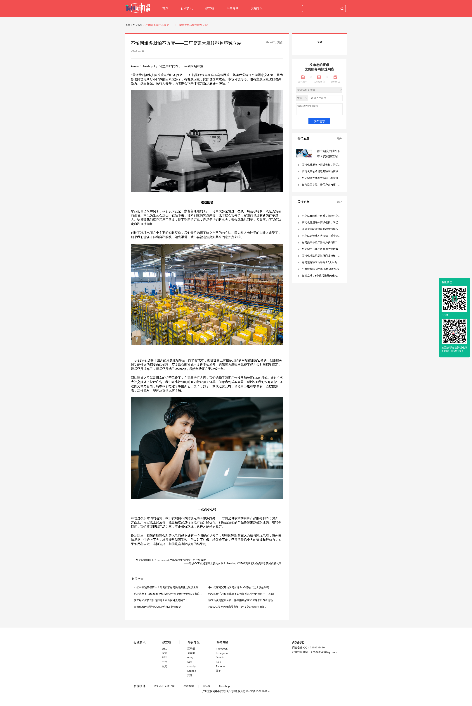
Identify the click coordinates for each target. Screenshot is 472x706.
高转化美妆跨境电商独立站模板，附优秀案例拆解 (330, 171)
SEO (164, 657)
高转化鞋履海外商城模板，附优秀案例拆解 (326, 164)
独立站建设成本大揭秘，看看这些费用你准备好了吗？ (333, 177)
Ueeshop (224, 686)
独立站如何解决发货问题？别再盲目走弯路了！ (161, 600)
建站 (164, 648)
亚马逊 (191, 648)
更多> (339, 138)
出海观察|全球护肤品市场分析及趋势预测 (157, 606)
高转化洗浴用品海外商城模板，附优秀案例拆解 (329, 255)
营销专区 (257, 8)
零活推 (206, 686)
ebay (190, 657)
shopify (191, 666)
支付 (164, 661)
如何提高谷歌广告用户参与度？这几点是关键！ (329, 184)
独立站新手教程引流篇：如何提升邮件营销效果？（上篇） (241, 593)
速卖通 (191, 653)
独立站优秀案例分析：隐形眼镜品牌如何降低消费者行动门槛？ (244, 600)
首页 (165, 8)
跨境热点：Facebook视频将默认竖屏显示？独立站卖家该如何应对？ (173, 593)
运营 (164, 653)
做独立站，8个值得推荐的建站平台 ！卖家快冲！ (330, 275)
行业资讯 (187, 8)
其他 (189, 675)
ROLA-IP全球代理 (164, 686)
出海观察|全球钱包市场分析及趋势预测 (324, 268)
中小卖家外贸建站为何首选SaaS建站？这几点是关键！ (239, 587)
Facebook (222, 648)
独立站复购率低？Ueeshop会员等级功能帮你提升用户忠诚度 (171, 560)
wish (189, 661)
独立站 (209, 8)
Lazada (191, 670)
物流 (164, 666)
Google (220, 657)
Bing (218, 661)
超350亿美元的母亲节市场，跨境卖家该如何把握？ (237, 606)
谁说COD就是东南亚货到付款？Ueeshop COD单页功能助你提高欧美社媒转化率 (235, 563)
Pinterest (221, 666)
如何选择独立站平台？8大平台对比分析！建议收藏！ (332, 262)
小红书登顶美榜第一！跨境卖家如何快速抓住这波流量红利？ (169, 587)
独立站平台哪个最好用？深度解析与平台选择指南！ (331, 249)
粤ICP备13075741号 (258, 691)
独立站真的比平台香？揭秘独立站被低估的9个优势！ (329, 156)
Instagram (222, 653)
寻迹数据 (188, 686)
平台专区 (232, 8)
